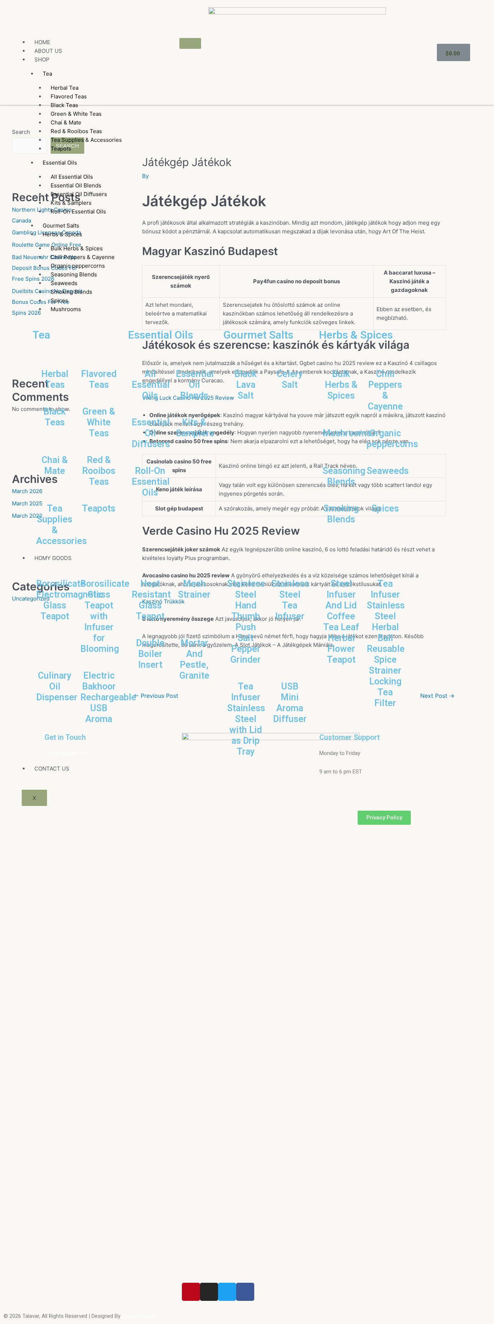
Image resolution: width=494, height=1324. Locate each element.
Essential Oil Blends (195, 385)
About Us (48, 50)
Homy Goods (53, 558)
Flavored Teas (98, 379)
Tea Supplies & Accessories (86, 139)
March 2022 (27, 515)
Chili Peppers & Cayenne (385, 390)
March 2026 (27, 491)
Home (42, 42)
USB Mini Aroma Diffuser (290, 702)
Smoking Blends (341, 514)
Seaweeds (388, 471)
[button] (384, 818)
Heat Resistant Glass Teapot (151, 599)
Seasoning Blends (344, 476)
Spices (385, 508)
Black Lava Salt (245, 385)
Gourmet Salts (258, 334)
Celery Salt (290, 379)
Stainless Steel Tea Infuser (290, 599)
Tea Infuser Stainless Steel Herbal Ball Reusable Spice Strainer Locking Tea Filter (386, 643)
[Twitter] (227, 1292)
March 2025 (27, 503)
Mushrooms (66, 309)
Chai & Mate (55, 465)
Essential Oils (60, 162)
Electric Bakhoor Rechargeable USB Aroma (108, 697)
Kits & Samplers (195, 427)
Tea (47, 73)
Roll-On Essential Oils (78, 211)
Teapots (61, 148)
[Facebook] (245, 1292)
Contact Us (51, 768)
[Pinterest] (191, 1292)
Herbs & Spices (62, 234)
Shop (42, 59)
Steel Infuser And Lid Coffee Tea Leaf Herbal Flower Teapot (341, 621)
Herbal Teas (54, 379)
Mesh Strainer (194, 589)
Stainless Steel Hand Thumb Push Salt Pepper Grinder (246, 621)
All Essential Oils (151, 385)
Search (21, 131)
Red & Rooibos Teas (98, 471)
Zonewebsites (139, 1316)
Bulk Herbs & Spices (341, 385)
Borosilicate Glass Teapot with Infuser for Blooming (104, 616)
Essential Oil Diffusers (151, 433)
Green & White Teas (98, 422)
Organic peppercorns (392, 438)
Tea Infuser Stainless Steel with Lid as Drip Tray (246, 719)
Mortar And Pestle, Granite (194, 659)
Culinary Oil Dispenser (56, 686)
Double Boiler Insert (150, 654)
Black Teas (54, 417)
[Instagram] (209, 1292)
